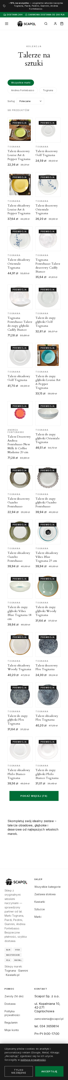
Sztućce (39, 909)
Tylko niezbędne (18, 1071)
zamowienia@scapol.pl (48, 1018)
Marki (37, 916)
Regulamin (11, 1022)
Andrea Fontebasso (22, 90)
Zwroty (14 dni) (14, 996)
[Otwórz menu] (7, 24)
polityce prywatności (33, 1059)
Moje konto (12, 1030)
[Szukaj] (46, 23)
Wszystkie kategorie (47, 886)
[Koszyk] (61, 23)
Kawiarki (39, 901)
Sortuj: (11, 101)
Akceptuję (49, 1071)
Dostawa (10, 1003)
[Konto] (55, 23)
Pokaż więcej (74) (34, 796)
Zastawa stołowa (45, 894)
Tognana (48, 90)
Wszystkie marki (20, 82)
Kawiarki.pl (12, 974)
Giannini (23, 970)
